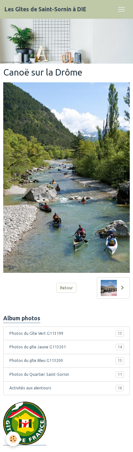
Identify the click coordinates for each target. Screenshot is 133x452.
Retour (66, 288)
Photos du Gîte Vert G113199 (65, 333)
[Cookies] (13, 439)
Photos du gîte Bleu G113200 (65, 360)
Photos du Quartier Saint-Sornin (65, 374)
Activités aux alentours (65, 388)
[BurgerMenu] (121, 9)
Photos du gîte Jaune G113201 (65, 347)
